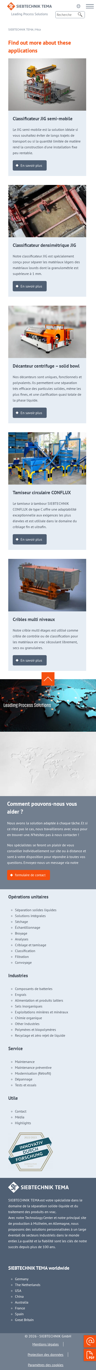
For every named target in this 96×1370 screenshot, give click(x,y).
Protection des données (45, 1354)
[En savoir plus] (47, 61)
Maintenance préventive (33, 1067)
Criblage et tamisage (30, 945)
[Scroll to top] (48, 679)
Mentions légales (45, 1344)
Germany (21, 1279)
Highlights (23, 1123)
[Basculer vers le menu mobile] (90, 6)
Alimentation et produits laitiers (39, 1000)
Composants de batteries (33, 988)
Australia (21, 1302)
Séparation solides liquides (35, 910)
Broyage (21, 933)
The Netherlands (27, 1284)
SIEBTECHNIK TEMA (20, 29)
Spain (19, 1314)
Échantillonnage (27, 927)
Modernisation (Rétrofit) (33, 1073)
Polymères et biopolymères (35, 1029)
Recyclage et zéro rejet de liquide (40, 1035)
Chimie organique (28, 1018)
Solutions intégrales (30, 915)
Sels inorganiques (28, 1006)
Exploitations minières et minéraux (41, 1012)
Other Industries (27, 1023)
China (19, 1296)
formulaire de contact (30, 875)
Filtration (22, 956)
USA (18, 1290)
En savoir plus (31, 165)
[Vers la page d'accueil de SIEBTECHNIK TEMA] (29, 5)
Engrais (20, 994)
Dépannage (23, 1079)
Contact (20, 1111)
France (20, 1308)
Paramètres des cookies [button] (45, 1365)
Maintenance (25, 1061)
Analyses (21, 939)
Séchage (21, 921)
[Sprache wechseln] (78, 6)
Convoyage (23, 962)
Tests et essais (25, 1085)
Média (19, 1117)
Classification (25, 950)
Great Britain (24, 1319)
